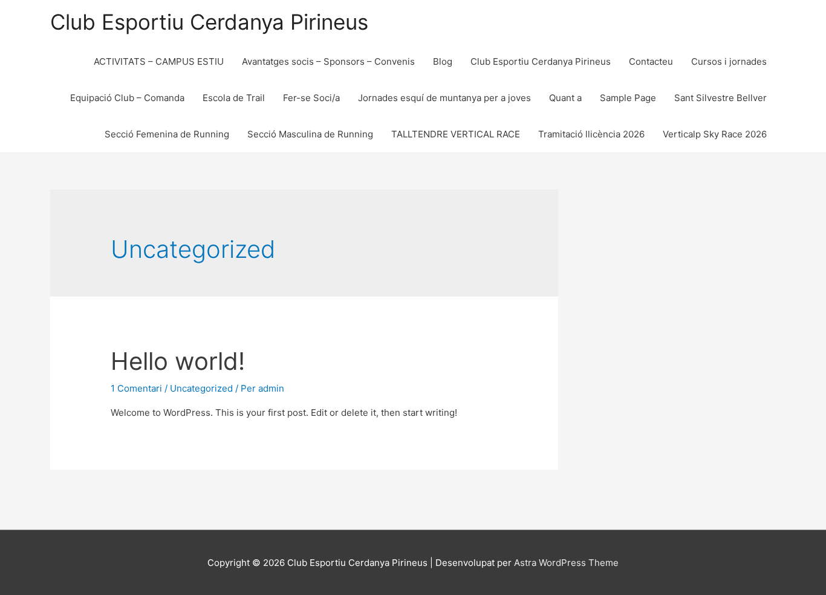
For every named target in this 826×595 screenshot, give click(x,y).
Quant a (565, 98)
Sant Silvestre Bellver (720, 98)
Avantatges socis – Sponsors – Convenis (328, 61)
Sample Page (628, 98)
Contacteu (651, 61)
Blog (442, 61)
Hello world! (178, 361)
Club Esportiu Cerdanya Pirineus (209, 22)
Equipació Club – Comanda (127, 98)
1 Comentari (136, 388)
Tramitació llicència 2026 (591, 134)
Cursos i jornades (729, 61)
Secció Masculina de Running (310, 134)
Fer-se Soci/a (311, 98)
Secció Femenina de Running (167, 134)
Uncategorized (201, 388)
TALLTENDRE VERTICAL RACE (455, 134)
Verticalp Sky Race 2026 (715, 134)
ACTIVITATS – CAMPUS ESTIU (159, 61)
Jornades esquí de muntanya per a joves (444, 98)
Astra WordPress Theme (566, 562)
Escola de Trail (234, 98)
